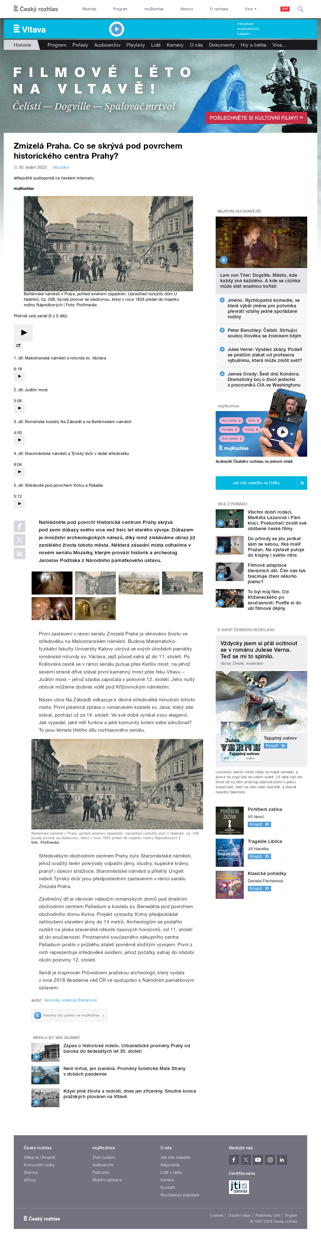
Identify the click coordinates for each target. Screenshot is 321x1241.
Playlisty (135, 45)
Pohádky (227, 429)
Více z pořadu (233, 504)
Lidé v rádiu (171, 1172)
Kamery (243, 34)
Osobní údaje (239, 1215)
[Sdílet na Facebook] (19, 526)
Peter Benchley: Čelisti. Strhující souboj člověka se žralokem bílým (264, 333)
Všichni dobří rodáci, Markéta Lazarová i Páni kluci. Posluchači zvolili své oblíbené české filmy (277, 520)
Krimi (251, 420)
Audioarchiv (248, 29)
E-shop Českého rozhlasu (246, 630)
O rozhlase (219, 9)
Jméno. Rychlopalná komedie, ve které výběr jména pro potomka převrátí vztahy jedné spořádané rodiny (264, 308)
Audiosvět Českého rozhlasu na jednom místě (254, 461)
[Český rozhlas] (36, 9)
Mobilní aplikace (107, 1180)
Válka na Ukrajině (39, 1157)
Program (120, 9)
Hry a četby (229, 420)
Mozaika (60, 167)
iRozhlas (90, 9)
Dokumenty (222, 45)
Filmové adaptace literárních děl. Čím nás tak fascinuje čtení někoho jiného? (277, 573)
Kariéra (167, 1180)
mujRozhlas (154, 9)
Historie (22, 45)
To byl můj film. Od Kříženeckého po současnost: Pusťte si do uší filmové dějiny (274, 600)
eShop (30, 1180)
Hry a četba (253, 45)
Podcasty (101, 1172)
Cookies (216, 1215)
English (291, 1215)
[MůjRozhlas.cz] (24, 189)
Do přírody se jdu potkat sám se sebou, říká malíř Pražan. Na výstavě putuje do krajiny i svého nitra (276, 547)
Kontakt (167, 1187)
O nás (196, 45)
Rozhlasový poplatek (179, 1195)
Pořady (80, 45)
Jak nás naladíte (175, 1157)
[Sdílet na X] (19, 540)
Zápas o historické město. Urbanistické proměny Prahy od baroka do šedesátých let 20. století (126, 1048)
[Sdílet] (18, 345)
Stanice (187, 9)
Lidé (156, 45)
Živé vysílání (230, 438)
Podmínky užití (268, 1215)
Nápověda (170, 1165)
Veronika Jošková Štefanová (70, 1000)
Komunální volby (39, 1165)
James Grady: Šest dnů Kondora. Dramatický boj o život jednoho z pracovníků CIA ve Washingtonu (264, 379)
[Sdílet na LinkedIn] (19, 553)
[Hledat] (300, 9)
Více (280, 45)
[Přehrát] (23, 333)
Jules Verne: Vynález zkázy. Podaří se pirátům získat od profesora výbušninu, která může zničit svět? (265, 355)
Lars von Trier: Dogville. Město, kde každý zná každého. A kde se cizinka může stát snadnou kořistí (260, 280)
